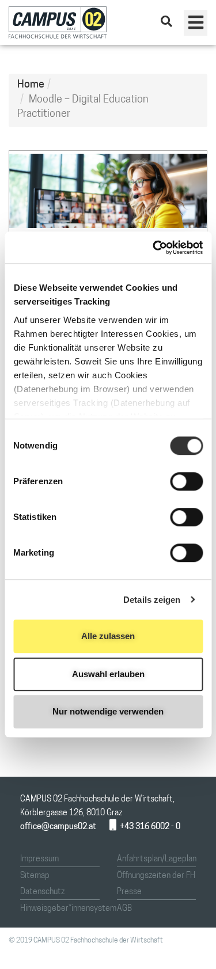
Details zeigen (151, 600)
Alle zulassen (108, 636)
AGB (124, 909)
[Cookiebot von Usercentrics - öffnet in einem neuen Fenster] (154, 247)
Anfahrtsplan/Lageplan (156, 859)
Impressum (39, 859)
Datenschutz (42, 892)
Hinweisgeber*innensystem (68, 909)
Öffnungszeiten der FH (156, 876)
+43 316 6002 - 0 (150, 827)
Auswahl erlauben (108, 674)
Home (30, 85)
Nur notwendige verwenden (108, 711)
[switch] (186, 481)
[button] (195, 23)
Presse (129, 892)
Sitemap (35, 876)
